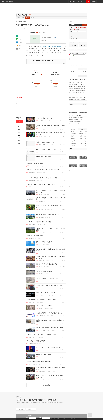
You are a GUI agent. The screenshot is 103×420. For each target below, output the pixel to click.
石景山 (85, 135)
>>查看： (70, 65)
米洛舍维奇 (40, 144)
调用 (44, 315)
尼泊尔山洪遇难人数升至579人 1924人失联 (47, 278)
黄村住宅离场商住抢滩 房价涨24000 (73, 166)
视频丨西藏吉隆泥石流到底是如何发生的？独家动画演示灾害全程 (43, 184)
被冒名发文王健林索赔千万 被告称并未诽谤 (77, 84)
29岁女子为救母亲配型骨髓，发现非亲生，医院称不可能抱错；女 (43, 178)
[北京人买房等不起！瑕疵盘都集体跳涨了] (73, 150)
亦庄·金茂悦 (73, 140)
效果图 (74, 62)
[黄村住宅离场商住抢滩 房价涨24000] (73, 159)
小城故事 (30, 337)
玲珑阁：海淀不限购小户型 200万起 (76, 117)
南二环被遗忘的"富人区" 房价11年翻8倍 (83, 157)
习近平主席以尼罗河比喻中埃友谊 (35, 163)
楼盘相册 (54, 46)
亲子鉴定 (33, 180)
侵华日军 (30, 302)
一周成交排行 (82, 129)
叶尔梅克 (43, 330)
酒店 (39, 194)
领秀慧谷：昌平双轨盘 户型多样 (75, 121)
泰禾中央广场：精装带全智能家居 (75, 115)
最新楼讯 (27, 17)
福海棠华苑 (73, 138)
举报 (64, 28)
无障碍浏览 (11, 1)
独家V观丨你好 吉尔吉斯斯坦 (43, 354)
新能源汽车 (31, 224)
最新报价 (59, 46)
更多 (20, 48)
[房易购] (31, 69)
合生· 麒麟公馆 (73, 133)
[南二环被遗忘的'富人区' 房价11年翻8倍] (83, 150)
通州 (85, 133)
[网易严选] (78, 1)
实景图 (79, 65)
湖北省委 (42, 260)
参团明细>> (37, 86)
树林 (32, 238)
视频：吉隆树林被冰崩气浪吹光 (34, 235)
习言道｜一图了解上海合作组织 (44, 242)
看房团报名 (37, 72)
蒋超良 (40, 260)
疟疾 (33, 302)
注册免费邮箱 (93, 1)
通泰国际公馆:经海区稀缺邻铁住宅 (75, 123)
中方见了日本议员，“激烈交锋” (44, 118)
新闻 (37, 120)
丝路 (39, 308)
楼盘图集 (74, 53)
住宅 (42, 217)
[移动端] (70, 1)
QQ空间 (20, 42)
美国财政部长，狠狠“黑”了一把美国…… (46, 292)
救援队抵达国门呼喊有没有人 (43, 156)
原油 (41, 136)
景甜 (39, 201)
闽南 (32, 343)
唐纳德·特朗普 (42, 295)
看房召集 (35, 70)
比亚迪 (34, 224)
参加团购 (32, 17)
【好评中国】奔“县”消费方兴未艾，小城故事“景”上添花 (41, 334)
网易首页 (3, 1)
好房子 (40, 217)
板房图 (76, 65)
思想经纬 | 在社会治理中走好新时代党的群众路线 (39, 361)
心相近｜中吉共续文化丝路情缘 (44, 306)
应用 (7, 1)
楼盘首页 (18, 17)
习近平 (30, 166)
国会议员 (41, 120)
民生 (32, 364)
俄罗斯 (44, 144)
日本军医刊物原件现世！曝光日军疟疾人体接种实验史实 (41, 299)
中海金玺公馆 (73, 135)
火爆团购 (84, 24)
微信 (20, 39)
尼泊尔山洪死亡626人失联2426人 (44, 271)
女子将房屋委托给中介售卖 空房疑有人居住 (77, 97)
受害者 (30, 180)
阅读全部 (84, 53)
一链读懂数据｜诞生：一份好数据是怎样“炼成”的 (49, 313)
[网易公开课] (74, 1)
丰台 (85, 138)
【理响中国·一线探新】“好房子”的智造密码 (47, 214)
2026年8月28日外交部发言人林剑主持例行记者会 (48, 347)
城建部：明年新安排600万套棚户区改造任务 (77, 92)
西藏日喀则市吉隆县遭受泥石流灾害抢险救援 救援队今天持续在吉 (43, 169)
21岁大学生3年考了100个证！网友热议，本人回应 (49, 285)
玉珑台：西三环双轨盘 (83, 112)
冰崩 (30, 238)
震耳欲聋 (40, 371)
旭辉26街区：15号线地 (73, 112)
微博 (20, 45)
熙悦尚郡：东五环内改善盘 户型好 (75, 119)
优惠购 (48, 46)
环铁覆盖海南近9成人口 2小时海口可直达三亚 (77, 99)
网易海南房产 (22, 21)
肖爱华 (40, 379)
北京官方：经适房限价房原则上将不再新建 (77, 88)
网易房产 (26, 28)
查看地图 (55, 37)
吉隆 (42, 129)
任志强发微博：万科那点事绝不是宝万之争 (77, 82)
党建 (30, 364)
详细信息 (23, 17)
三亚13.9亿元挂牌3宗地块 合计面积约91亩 (42, 60)
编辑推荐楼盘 (73, 129)
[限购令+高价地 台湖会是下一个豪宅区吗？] (83, 159)
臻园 (72, 136)
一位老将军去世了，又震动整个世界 (45, 142)
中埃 (32, 166)
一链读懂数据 (41, 315)
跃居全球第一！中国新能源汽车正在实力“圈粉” (38, 222)
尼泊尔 (40, 273)
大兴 (85, 140)
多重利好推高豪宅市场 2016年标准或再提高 (77, 90)
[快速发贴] (17, 33)
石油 (39, 136)
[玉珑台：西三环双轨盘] (83, 106)
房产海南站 (63, 63)
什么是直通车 (55, 86)
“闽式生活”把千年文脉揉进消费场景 (35, 341)
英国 (41, 194)
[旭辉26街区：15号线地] (73, 106)
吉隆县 (30, 172)
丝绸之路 (41, 308)
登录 (88, 1)
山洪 (42, 273)
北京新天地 (73, 145)
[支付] (81, 1)
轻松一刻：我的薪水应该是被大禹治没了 (46, 264)
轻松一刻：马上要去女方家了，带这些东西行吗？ (49, 149)
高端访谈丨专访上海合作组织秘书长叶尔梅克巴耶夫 (49, 327)
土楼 (30, 343)
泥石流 (30, 186)
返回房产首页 (30, 409)
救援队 (40, 129)
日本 (39, 120)
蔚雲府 (72, 141)
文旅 (33, 337)
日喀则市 (33, 172)
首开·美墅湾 (32, 32)
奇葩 (41, 151)
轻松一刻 (45, 266)
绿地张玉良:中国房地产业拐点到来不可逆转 (77, 86)
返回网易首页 (20, 409)
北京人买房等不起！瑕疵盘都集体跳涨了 (73, 157)
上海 (39, 244)
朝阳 (85, 136)
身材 (39, 151)
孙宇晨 (41, 201)
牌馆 (42, 379)
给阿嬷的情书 (44, 371)
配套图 (81, 65)
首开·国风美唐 (73, 143)
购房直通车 (55, 72)
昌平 (85, 141)
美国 (39, 295)
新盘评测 (71, 104)
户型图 (73, 65)
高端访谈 (40, 330)
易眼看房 (71, 148)
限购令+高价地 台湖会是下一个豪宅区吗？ (83, 166)
